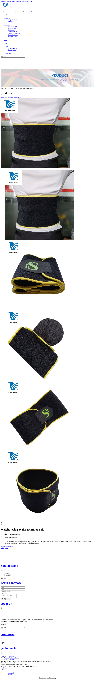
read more (4, 570)
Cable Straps (12, 28)
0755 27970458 (9, 659)
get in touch (8, 648)
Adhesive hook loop (14, 33)
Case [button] (5, 40)
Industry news (12, 50)
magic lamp (4, 668)
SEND (3, 599)
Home (2, 97)
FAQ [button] (5, 43)
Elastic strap (11, 30)
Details (6, 573)
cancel (8, 599)
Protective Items (13, 35)
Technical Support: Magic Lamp (47, 678)
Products (7, 97)
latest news (7, 634)
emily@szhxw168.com (20, 1)
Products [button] (7, 25)
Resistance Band (13, 36)
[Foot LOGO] (5, 618)
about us (6, 603)
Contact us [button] (7, 53)
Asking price (4, 548)
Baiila (10, 674)
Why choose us (12, 20)
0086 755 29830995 (7, 1)
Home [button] (6, 15)
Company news (12, 48)
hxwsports (11, 673)
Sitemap (29, 1)
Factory (10, 21)
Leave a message (11, 582)
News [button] (6, 46)
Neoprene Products (13, 31)
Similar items (9, 565)
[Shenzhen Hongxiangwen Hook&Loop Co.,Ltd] (5, 8)
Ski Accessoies (12, 26)
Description (7, 575)
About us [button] (7, 18)
